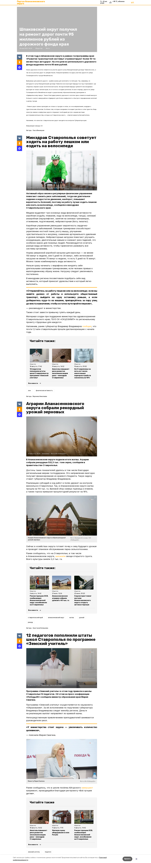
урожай (81, 617)
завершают (87, 787)
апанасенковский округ (56, 617)
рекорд (30, 622)
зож (29, 390)
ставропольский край (35, 617)
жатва (71, 617)
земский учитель (34, 852)
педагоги (48, 852)
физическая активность (44, 390)
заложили (60, 556)
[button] (61, 170)
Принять (127, 859)
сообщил (86, 326)
